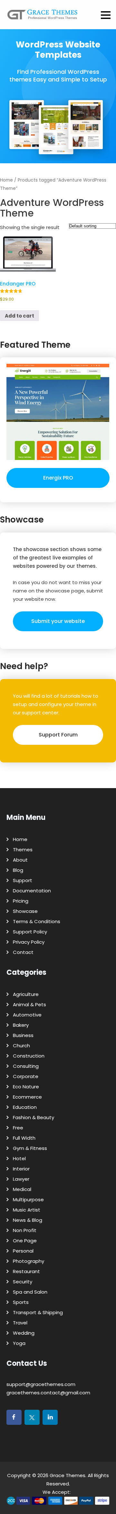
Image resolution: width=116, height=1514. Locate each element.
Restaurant (26, 1271)
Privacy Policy (28, 942)
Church (21, 1045)
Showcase (25, 911)
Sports (21, 1302)
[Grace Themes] (42, 17)
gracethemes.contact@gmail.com (48, 1392)
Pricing (20, 900)
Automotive (27, 1014)
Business (23, 1035)
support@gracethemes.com (40, 1384)
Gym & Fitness (30, 1148)
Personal (23, 1250)
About (20, 859)
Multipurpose (28, 1199)
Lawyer (21, 1179)
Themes (23, 849)
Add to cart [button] (19, 315)
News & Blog (27, 1220)
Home (6, 180)
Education (25, 1107)
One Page (25, 1240)
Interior (21, 1168)
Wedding (23, 1333)
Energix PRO (58, 477)
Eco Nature (26, 1086)
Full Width (24, 1138)
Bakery (21, 1025)
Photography (28, 1261)
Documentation (32, 890)
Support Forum (58, 734)
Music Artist (26, 1209)
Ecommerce (27, 1096)
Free (18, 1127)
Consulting (26, 1066)
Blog (18, 870)
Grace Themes (67, 1475)
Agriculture (26, 994)
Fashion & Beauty (33, 1117)
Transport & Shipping (38, 1312)
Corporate (25, 1076)
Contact (23, 952)
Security (22, 1281)
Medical (22, 1189)
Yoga (19, 1343)
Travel (20, 1322)
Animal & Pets (29, 1004)
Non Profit (24, 1230)
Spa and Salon (30, 1292)
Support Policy (30, 931)
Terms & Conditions (36, 921)
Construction (28, 1055)
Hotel (19, 1158)
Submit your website (58, 621)
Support (22, 880)
